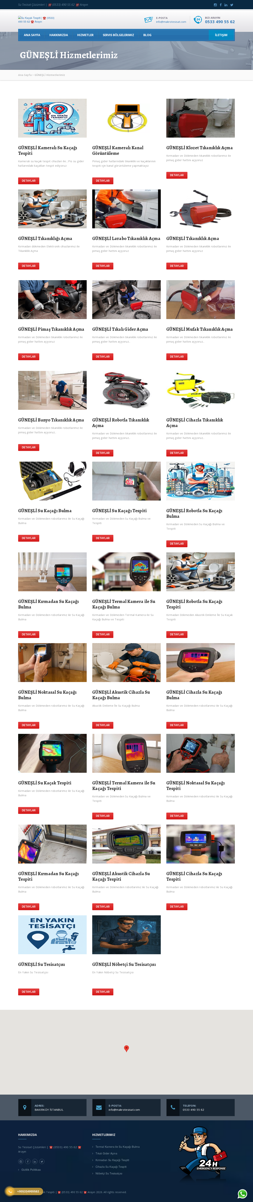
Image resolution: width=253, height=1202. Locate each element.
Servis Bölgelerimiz (118, 35)
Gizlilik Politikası (31, 1169)
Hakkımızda (58, 35)
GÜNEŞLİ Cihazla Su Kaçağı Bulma (194, 695)
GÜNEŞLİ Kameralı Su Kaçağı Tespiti (47, 150)
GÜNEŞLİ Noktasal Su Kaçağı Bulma (47, 695)
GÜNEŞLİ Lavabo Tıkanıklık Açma (126, 238)
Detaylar (29, 180)
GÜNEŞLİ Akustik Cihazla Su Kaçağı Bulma (121, 695)
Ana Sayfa (32, 35)
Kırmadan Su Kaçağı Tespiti (112, 1160)
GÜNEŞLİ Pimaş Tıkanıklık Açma (51, 329)
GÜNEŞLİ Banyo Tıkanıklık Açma (51, 420)
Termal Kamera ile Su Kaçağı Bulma (118, 1146)
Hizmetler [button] (85, 35)
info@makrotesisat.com (171, 22)
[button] (126, 1048)
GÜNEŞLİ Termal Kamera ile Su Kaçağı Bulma (123, 604)
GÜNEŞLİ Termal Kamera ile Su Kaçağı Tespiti (123, 786)
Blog (147, 35)
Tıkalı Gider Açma (106, 1153)
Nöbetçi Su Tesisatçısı (109, 1173)
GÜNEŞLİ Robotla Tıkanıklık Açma (120, 423)
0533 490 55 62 (220, 21)
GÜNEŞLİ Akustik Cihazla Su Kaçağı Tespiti (121, 876)
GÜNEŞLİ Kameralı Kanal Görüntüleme (118, 150)
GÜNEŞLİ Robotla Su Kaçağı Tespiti (194, 604)
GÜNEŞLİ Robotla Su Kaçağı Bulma (194, 513)
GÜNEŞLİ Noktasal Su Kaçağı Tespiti (195, 786)
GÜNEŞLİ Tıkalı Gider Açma (120, 329)
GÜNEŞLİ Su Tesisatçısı (41, 964)
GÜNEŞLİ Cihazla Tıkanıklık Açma (194, 423)
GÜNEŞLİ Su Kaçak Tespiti (44, 783)
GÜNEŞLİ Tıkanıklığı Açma (45, 238)
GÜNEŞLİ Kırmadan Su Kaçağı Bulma (48, 604)
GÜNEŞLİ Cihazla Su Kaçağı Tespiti (194, 876)
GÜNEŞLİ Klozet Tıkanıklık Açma (199, 148)
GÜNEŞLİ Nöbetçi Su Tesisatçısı (124, 964)
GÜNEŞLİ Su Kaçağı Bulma (45, 511)
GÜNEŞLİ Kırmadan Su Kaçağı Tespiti (48, 876)
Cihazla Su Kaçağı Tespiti (111, 1166)
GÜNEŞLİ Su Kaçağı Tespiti (119, 511)
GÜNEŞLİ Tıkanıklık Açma (192, 238)
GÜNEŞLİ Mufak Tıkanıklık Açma (199, 329)
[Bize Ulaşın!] (241, 1195)
